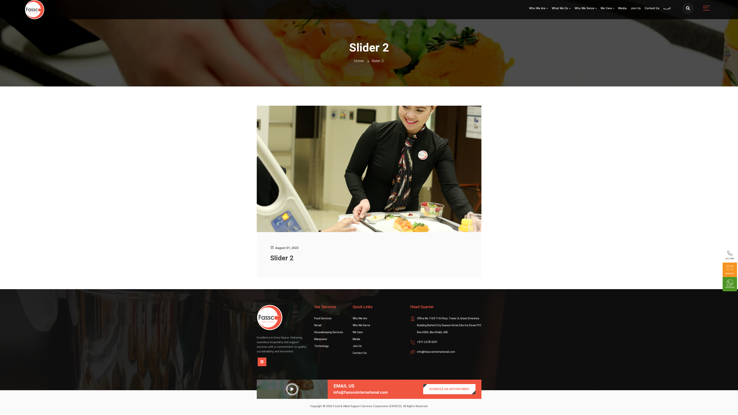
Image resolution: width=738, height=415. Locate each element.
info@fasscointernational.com (436, 351)
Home (359, 61)
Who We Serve (584, 8)
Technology (321, 346)
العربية (667, 8)
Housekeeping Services (328, 332)
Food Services (323, 318)
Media (622, 8)
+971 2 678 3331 (427, 342)
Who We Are (537, 8)
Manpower (320, 339)
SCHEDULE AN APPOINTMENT (449, 389)
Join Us (636, 8)
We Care (606, 8)
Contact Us (652, 8)
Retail (317, 325)
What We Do (560, 8)
